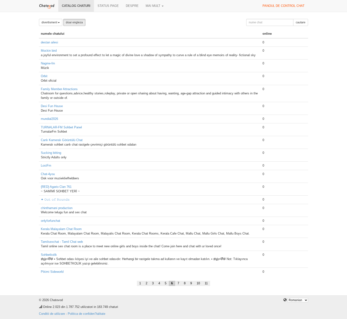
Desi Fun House (52, 106)
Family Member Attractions (59, 89)
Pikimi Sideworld (52, 271)
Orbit (44, 76)
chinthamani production (56, 208)
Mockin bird (49, 50)
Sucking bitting (51, 153)
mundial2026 (49, 119)
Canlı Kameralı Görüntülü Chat (62, 140)
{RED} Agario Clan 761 (56, 187)
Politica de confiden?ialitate (86, 313)
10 (198, 283)
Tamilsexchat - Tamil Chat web (62, 241)
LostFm (46, 165)
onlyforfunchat (50, 220)
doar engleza (74, 22)
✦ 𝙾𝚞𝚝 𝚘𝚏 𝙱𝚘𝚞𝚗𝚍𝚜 (55, 199)
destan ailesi (49, 42)
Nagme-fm (48, 63)
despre (132, 6)
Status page (108, 6)
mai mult (153, 6)
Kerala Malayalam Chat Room (61, 229)
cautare (300, 22)
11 (206, 283)
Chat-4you (48, 174)
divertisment (50, 22)
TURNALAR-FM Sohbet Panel (61, 127)
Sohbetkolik (49, 254)
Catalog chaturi (76, 6)
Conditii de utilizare (52, 313)
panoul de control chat (283, 6)
